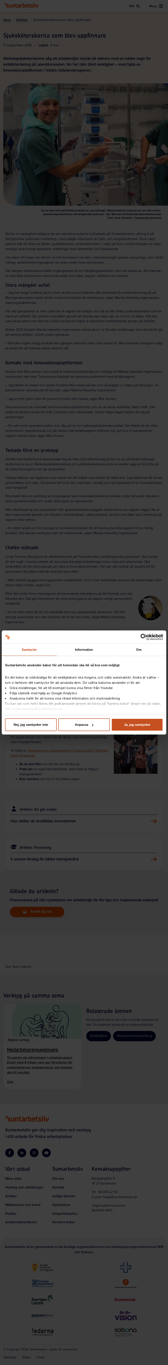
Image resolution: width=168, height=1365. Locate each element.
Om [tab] (139, 649)
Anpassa (81, 724)
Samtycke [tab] (29, 649)
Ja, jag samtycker (137, 724)
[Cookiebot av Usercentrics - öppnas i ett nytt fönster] (144, 637)
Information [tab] (84, 649)
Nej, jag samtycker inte (31, 724)
